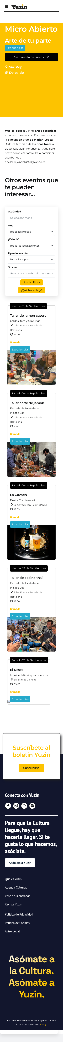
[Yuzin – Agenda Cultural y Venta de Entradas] (19, 5)
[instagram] (16, 806)
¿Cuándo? (14, 211)
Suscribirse (31, 768)
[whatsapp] (24, 806)
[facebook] (8, 806)
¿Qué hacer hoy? (31, 290)
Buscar (12, 267)
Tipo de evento (18, 253)
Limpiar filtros (31, 282)
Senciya (43, 1024)
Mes (10, 225)
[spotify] (32, 806)
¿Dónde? (14, 239)
